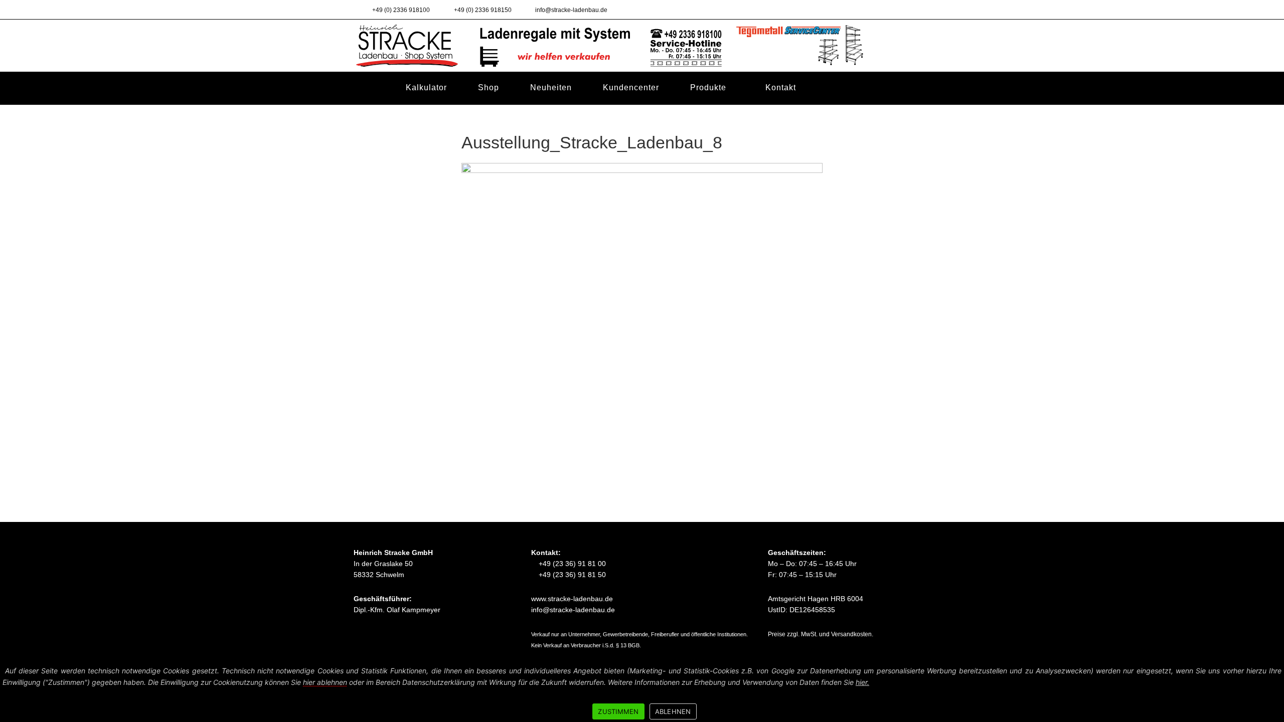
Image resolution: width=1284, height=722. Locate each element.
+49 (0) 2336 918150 (481, 10)
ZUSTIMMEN (618, 711)
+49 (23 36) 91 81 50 (571, 575)
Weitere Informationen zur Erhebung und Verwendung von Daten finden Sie (738, 682)
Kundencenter (631, 87)
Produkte (708, 87)
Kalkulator (426, 87)
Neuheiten (551, 87)
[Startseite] (369, 88)
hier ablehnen (325, 682)
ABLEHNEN (673, 711)
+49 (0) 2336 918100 (400, 10)
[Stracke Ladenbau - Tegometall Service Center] (642, 45)
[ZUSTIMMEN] (1271, 692)
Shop (488, 87)
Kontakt (780, 87)
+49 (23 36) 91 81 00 (571, 564)
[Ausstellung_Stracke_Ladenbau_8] (642, 283)
